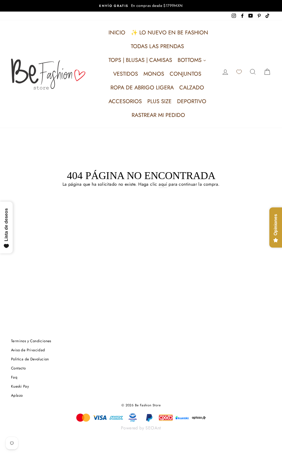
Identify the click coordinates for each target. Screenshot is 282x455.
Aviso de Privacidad (28, 350)
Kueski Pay (20, 386)
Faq (14, 377)
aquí (163, 184)
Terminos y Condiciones (31, 341)
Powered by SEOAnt (141, 428)
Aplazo (17, 395)
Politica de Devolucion (30, 359)
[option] (141, 6)
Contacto (18, 368)
